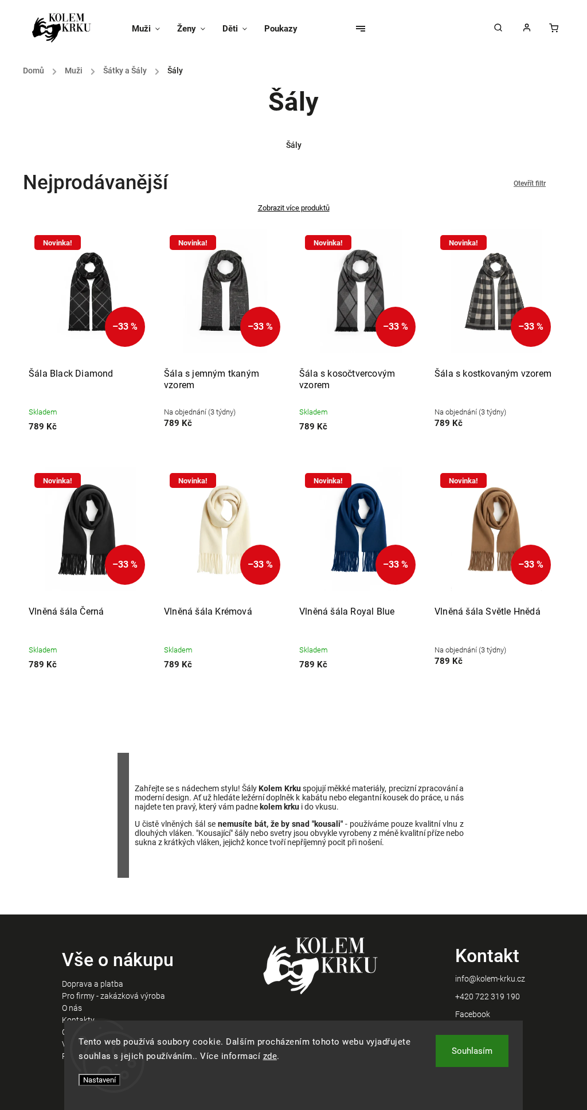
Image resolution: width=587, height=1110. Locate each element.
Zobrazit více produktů (294, 208)
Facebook (472, 1014)
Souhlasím (472, 1051)
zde (270, 1056)
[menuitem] (150, 28)
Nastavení (99, 1080)
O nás (72, 1008)
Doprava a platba (92, 983)
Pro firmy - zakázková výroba (113, 995)
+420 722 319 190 (487, 996)
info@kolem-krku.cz (490, 978)
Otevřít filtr (530, 183)
